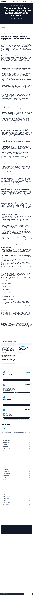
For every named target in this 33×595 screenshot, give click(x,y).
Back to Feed (4, 27)
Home (14, 1)
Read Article (3, 352)
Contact (24, 1)
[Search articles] (31, 1)
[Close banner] (32, 593)
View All (31, 341)
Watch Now (16, 417)
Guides (17, 1)
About (21, 1)
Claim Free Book (16, 392)
